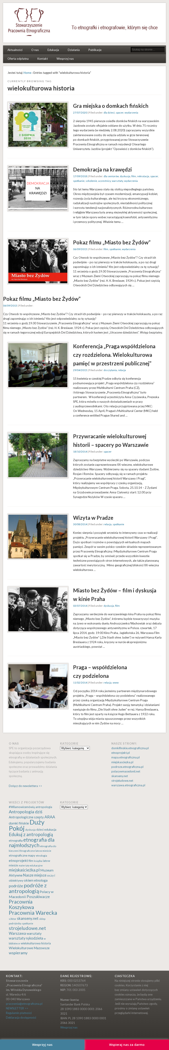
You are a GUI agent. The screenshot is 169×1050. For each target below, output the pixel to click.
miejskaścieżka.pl (24, 870)
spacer (119, 112)
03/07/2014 (80, 605)
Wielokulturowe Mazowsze (29, 948)
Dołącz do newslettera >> (25, 786)
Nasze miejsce (34, 875)
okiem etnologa (36, 880)
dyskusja (125, 176)
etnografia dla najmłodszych (32, 842)
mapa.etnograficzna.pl (125, 757)
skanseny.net (119, 776)
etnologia (41, 855)
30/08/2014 (80, 524)
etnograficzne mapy (22, 855)
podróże (16, 886)
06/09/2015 (80, 249)
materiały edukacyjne (31, 865)
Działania (74, 50)
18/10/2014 (80, 451)
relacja (122, 370)
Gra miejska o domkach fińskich (110, 106)
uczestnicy (104, 180)
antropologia (43, 807)
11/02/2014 (80, 682)
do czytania (110, 370)
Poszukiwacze (38, 897)
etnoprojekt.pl (120, 752)
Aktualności (14, 50)
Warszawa (17, 933)
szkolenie (91, 180)
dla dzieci (109, 112)
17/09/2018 (80, 176)
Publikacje (94, 50)
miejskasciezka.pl (122, 762)
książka (38, 860)
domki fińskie (19, 823)
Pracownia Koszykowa (21, 904)
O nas (35, 50)
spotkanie (78, 180)
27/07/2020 (80, 112)
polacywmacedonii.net (125, 771)
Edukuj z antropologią (31, 834)
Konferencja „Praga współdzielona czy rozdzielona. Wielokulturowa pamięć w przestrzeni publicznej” (114, 354)
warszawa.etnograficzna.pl (128, 785)
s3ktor (12, 918)
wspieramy (18, 952)
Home (27, 72)
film (133, 176)
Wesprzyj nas (65, 58)
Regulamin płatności (19, 1013)
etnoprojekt (18, 860)
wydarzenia (131, 112)
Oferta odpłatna (18, 58)
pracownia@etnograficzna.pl (24, 1003)
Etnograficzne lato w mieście (35, 850)
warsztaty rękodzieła (26, 938)
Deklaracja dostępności (21, 1017)
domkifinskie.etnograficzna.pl (130, 748)
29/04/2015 (80, 370)
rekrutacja (143, 176)
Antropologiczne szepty (26, 817)
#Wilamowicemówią (22, 807)
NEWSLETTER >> (17, 1008)
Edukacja (53, 50)
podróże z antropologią (28, 888)
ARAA (49, 816)
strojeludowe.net (122, 780)
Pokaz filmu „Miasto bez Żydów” (112, 242)
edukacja (50, 829)
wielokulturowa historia (36, 943)
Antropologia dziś (25, 811)
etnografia (16, 840)
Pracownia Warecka (33, 912)
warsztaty (117, 180)
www (116, 682)
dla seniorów (111, 176)
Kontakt (42, 58)
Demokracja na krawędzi (102, 169)
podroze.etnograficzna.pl (127, 767)
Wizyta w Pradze (93, 517)
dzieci (40, 829)
